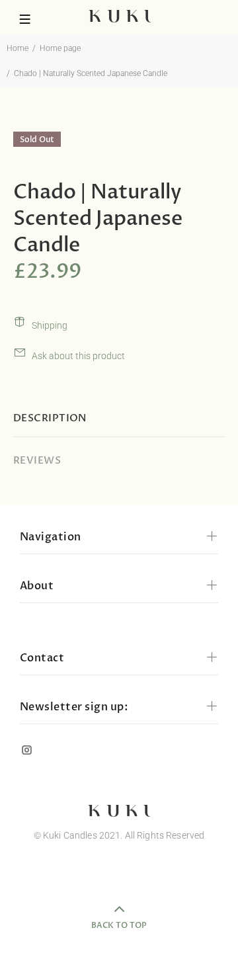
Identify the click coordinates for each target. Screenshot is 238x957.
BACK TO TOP (119, 925)
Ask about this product (78, 356)
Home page (60, 48)
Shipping (49, 325)
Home (17, 48)
